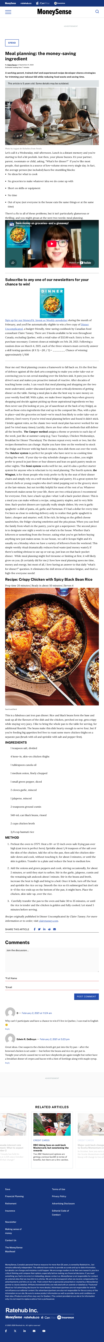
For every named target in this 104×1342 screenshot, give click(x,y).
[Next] (98, 1129)
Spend (12, 43)
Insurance (10, 1210)
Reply (7, 1029)
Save (7, 1189)
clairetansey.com (48, 920)
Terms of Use (58, 1189)
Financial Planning (14, 1196)
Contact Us (10, 1240)
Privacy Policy (59, 1196)
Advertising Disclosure (63, 1203)
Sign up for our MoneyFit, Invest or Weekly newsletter (36, 320)
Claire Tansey (12, 65)
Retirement (10, 1203)
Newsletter (10, 1222)
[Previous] (5, 1129)
